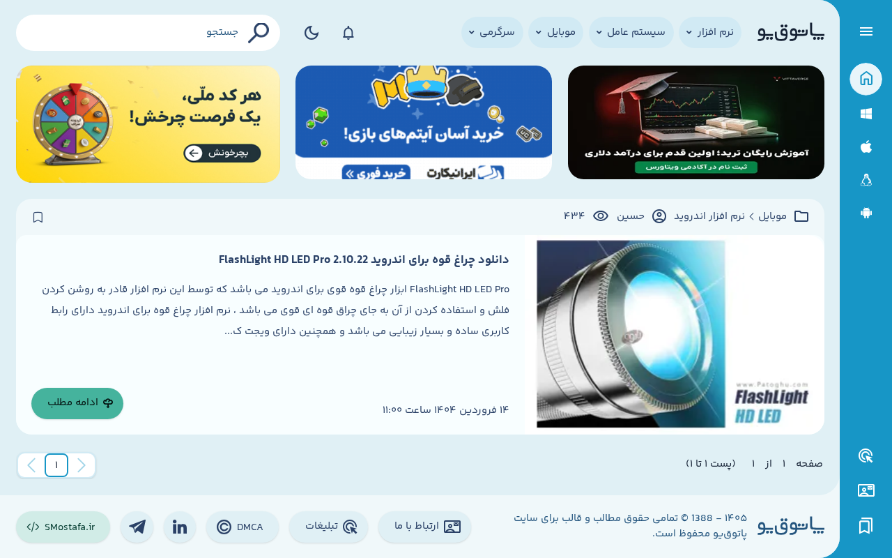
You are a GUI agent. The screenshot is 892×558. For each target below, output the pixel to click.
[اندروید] (865, 213)
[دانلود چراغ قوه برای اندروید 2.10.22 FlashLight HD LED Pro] (674, 335)
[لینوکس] (865, 180)
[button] (56, 465)
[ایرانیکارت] (423, 124)
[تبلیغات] (866, 456)
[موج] (696, 124)
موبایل (772, 217)
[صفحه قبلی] (81, 465)
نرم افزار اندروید (709, 217)
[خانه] (865, 79)
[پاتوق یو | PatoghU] (791, 33)
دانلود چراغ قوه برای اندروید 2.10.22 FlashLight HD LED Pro (364, 260)
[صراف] (148, 124)
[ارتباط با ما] (865, 490)
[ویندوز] (865, 114)
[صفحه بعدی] (31, 465)
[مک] (865, 147)
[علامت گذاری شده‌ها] (866, 526)
